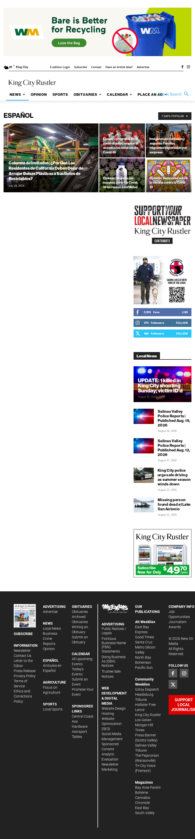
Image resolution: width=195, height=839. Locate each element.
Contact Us (22, 656)
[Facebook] (182, 67)
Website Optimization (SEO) (112, 724)
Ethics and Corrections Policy (23, 696)
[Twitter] (173, 684)
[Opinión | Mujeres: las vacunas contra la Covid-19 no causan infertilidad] (122, 175)
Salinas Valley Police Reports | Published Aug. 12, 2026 (174, 447)
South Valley (145, 813)
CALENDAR (81, 654)
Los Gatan (143, 720)
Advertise (50, 612)
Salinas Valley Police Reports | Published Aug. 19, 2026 (174, 418)
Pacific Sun (144, 668)
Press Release (25, 671)
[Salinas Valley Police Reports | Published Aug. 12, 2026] (144, 445)
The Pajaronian (147, 755)
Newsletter (22, 650)
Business (50, 633)
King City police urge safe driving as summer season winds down (174, 477)
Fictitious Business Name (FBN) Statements (114, 645)
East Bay (142, 808)
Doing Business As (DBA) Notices (114, 661)
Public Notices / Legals (114, 631)
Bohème (141, 792)
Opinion (49, 649)
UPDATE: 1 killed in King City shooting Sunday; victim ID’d (160, 385)
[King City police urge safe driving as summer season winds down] (144, 475)
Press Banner (145, 735)
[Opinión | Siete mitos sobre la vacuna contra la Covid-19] (168, 175)
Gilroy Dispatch (147, 689)
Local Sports (52, 709)
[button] (174, 94)
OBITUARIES (82, 607)
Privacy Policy (25, 676)
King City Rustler (148, 715)
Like (185, 312)
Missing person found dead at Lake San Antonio (174, 504)
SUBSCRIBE (23, 634)
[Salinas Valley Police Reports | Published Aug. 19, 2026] (144, 416)
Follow (182, 323)
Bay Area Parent (148, 787)
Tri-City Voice (145, 766)
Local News (52, 628)
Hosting (108, 713)
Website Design (114, 708)
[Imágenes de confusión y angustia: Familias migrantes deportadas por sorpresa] (168, 140)
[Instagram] (188, 67)
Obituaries (80, 612)
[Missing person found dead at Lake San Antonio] (144, 504)
